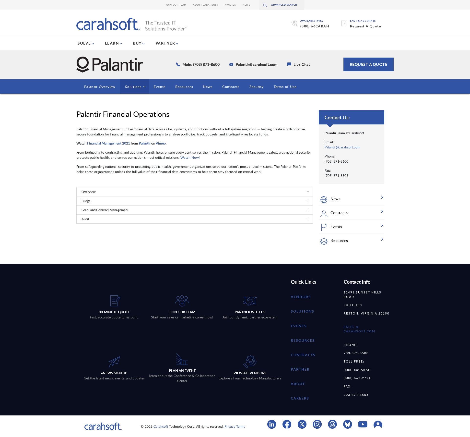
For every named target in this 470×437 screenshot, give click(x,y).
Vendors (301, 296)
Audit (85, 219)
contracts (303, 354)
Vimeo (161, 143)
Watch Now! (190, 157)
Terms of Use (285, 86)
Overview (89, 192)
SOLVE (84, 43)
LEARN (112, 43)
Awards (230, 4)
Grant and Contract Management (105, 210)
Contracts (230, 86)
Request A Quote (365, 26)
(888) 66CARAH (314, 26)
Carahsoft (160, 426)
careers (300, 398)
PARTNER (165, 43)
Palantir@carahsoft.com (342, 147)
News (246, 4)
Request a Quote (369, 64)
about (298, 383)
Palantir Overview (99, 86)
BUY (137, 43)
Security (256, 86)
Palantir (145, 143)
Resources (184, 86)
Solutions (133, 86)
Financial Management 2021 (108, 143)
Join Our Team (176, 4)
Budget (87, 201)
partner (300, 369)
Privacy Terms (234, 426)
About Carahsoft (205, 4)
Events (159, 86)
